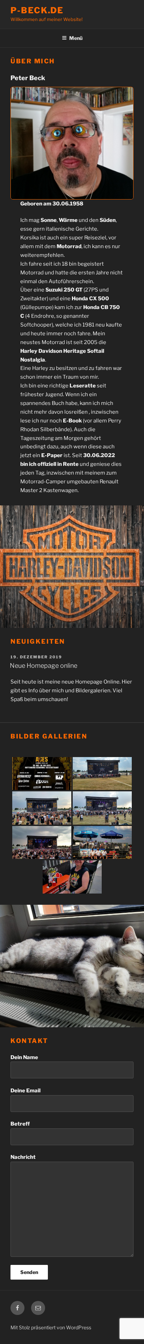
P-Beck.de (37, 10)
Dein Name (24, 1057)
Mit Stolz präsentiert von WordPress (50, 1327)
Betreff (20, 1124)
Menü (75, 38)
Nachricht (23, 1157)
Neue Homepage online (43, 665)
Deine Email (25, 1090)
